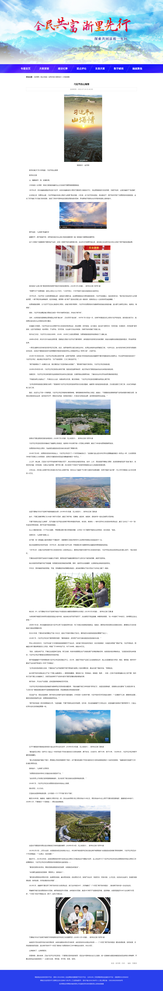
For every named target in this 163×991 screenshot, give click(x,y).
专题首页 (25, 68)
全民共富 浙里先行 (55, 77)
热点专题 (44, 77)
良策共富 (100, 68)
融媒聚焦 (137, 68)
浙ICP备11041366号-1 (90, 980)
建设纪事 (63, 68)
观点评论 (81, 68)
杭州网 (36, 77)
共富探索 (44, 68)
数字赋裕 (119, 68)
